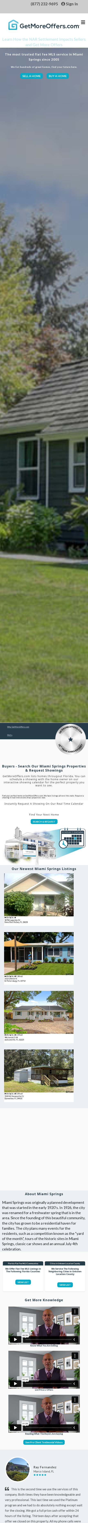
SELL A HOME (31, 76)
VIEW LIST (23, 1282)
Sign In (71, 3)
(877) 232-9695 (44, 3)
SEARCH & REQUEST (44, 821)
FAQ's (9, 735)
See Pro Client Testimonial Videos (44, 1442)
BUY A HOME (58, 76)
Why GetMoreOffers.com (18, 727)
